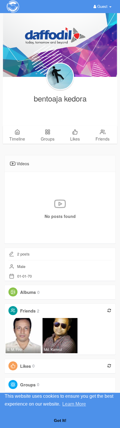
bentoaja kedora (60, 98)
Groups (28, 384)
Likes (25, 366)
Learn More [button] (74, 404)
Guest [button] (102, 6)
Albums (28, 292)
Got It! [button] (60, 420)
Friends (28, 311)
